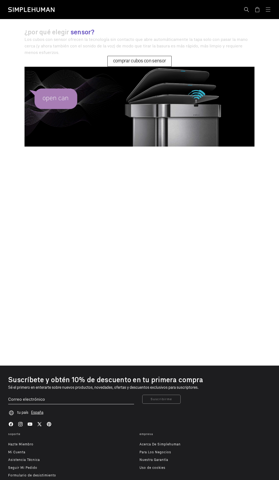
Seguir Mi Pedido (22, 468)
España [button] (37, 412)
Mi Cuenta (16, 452)
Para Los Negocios (155, 452)
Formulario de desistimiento (32, 475)
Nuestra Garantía (154, 460)
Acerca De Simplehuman (160, 444)
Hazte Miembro (21, 444)
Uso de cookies (152, 468)
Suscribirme (161, 399)
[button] (246, 9)
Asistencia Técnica (24, 460)
